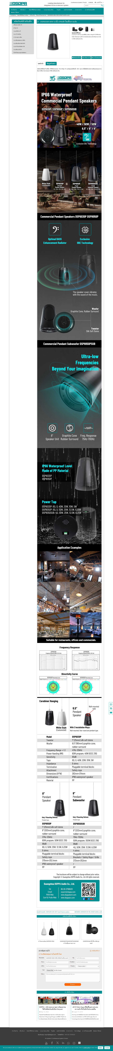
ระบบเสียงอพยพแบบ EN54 (19, 40)
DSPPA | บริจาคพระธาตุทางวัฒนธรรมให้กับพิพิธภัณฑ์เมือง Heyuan (52, 1008)
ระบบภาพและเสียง (48, 10)
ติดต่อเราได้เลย (15, 12)
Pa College (78, 1031)
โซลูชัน (59, 10)
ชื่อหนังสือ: (41, 957)
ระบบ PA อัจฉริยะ (17, 34)
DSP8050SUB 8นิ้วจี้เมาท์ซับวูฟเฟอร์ (91, 942)
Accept (107, 1048)
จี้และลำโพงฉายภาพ (41, 15)
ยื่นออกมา (72, 984)
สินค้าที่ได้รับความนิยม (35, 10)
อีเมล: (42, 962)
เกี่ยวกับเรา (23, 10)
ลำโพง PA (32, 15)
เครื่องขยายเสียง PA (17, 25)
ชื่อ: (73, 958)
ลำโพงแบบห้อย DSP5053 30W (46, 941)
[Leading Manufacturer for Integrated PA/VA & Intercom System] (18, 3)
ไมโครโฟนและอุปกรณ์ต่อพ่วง (19, 52)
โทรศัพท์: (72, 962)
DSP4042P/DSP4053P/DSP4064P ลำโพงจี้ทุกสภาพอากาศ (69, 942)
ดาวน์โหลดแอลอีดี (89, 10)
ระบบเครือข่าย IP (17, 31)
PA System (48, 1038)
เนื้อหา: (43, 974)
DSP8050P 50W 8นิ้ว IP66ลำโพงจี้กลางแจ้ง (91, 912)
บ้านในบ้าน (14, 10)
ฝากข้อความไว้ (86, 57)
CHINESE (90, 2)
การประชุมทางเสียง (17, 37)
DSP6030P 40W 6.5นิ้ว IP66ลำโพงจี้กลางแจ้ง (58, 15)
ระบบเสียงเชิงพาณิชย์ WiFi (19, 43)
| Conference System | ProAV (59, 1038)
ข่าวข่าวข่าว (78, 10)
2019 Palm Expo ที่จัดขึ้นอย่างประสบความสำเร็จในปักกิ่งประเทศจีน (85, 1008)
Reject (100, 1048)
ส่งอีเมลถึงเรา (96, 951)
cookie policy (86, 1048)
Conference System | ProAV (79, 2)
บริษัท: (42, 966)
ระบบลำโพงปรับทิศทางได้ (19, 46)
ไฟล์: (43, 970)
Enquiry (72, 966)
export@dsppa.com (50, 1035)
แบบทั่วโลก (99, 2)
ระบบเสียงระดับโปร (17, 49)
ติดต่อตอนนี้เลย (77, 57)
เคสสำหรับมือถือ (68, 10)
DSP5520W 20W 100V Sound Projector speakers (57, 912)
